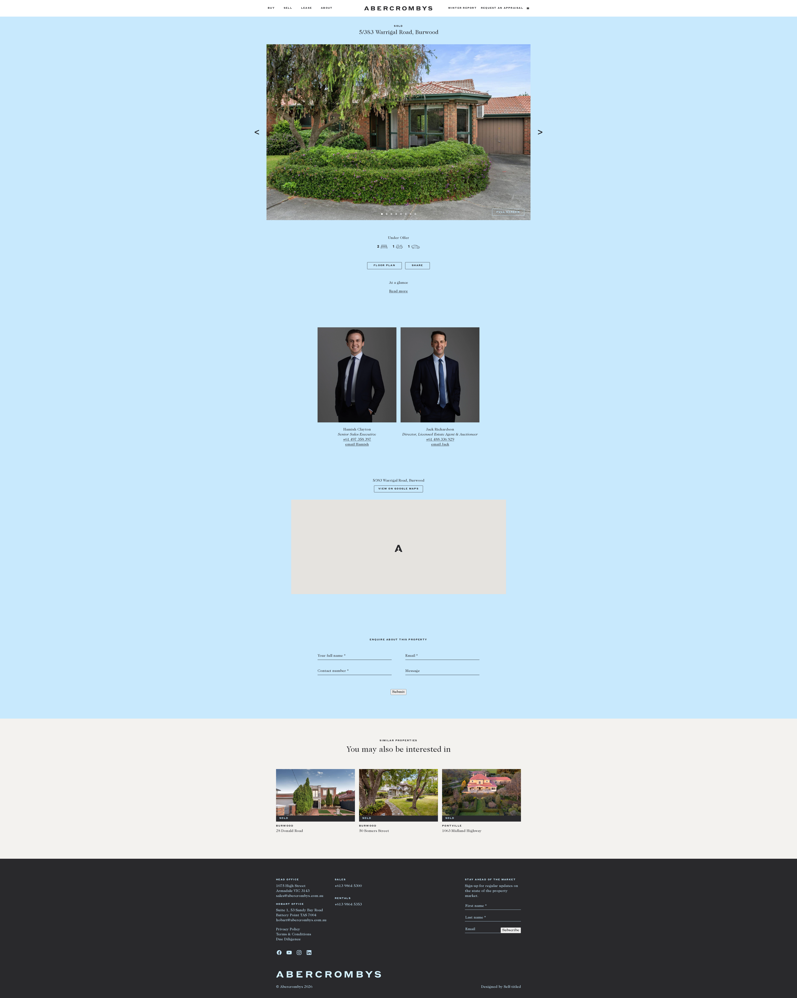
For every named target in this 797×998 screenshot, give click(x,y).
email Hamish (357, 444)
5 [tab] (401, 214)
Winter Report (462, 8)
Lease (306, 8)
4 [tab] (396, 214)
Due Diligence (288, 939)
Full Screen (508, 212)
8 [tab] (415, 214)
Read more (398, 291)
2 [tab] (386, 214)
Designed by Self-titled (501, 987)
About (326, 8)
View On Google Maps (398, 489)
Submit (398, 692)
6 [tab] (406, 214)
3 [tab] (391, 214)
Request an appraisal (502, 8)
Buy (271, 8)
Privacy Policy (288, 929)
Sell (288, 8)
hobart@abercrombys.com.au (301, 920)
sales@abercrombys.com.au (299, 896)
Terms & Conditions (293, 934)
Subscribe (510, 930)
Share (417, 265)
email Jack (440, 444)
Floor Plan (384, 265)
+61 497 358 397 (357, 440)
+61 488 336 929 (440, 440)
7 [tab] (410, 214)
